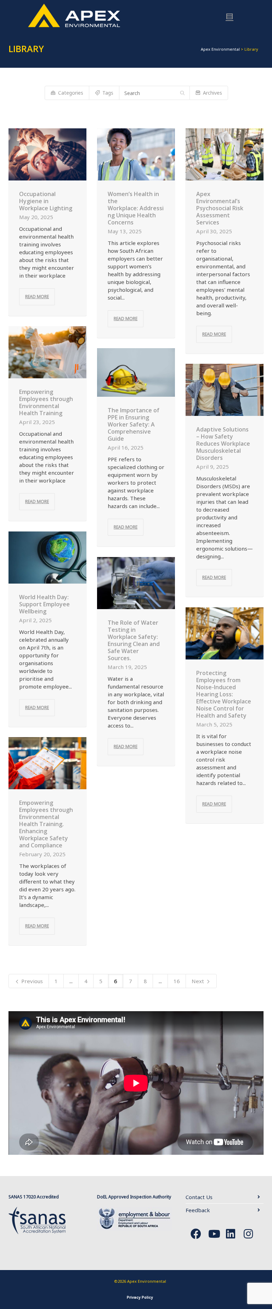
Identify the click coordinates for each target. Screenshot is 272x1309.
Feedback (198, 1210)
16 (177, 981)
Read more (37, 297)
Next (198, 981)
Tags (107, 92)
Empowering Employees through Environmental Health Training (46, 402)
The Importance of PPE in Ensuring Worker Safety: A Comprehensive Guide (133, 424)
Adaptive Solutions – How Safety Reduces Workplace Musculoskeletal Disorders (223, 443)
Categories (70, 92)
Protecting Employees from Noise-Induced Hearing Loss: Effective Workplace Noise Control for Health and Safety (223, 694)
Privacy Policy (140, 1297)
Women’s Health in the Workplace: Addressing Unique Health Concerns (136, 208)
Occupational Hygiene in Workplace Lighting (45, 201)
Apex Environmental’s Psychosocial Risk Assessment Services (219, 208)
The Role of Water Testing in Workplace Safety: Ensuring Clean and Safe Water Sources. (134, 640)
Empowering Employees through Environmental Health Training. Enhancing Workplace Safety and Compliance (46, 824)
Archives (212, 92)
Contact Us (199, 1197)
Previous (31, 981)
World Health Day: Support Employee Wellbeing (44, 604)
